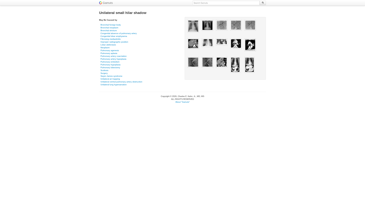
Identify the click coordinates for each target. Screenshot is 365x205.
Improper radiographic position (114, 42)
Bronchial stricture (109, 30)
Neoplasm (105, 47)
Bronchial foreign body (111, 25)
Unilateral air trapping (110, 79)
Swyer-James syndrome (111, 76)
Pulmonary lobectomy (110, 67)
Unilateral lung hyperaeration (114, 84)
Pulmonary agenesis (110, 50)
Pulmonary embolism (110, 62)
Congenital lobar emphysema (114, 36)
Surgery (104, 73)
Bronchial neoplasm (109, 27)
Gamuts (108, 2)
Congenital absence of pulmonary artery (119, 33)
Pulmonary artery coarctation (114, 56)
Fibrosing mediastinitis (111, 39)
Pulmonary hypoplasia (110, 64)
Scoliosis (104, 70)
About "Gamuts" (182, 102)
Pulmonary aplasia (109, 53)
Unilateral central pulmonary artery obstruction (121, 82)
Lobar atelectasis (108, 45)
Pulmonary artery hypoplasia (113, 59)
